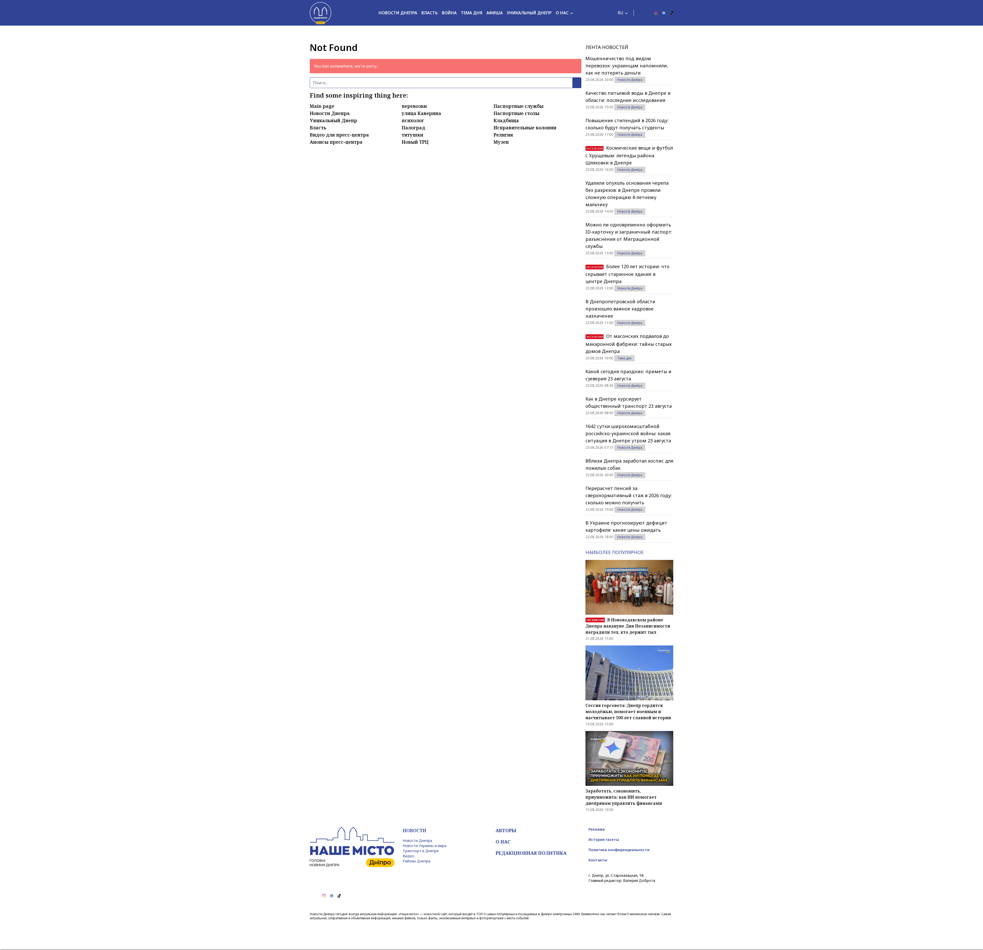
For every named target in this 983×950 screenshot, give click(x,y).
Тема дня (471, 13)
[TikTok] (671, 13)
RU (620, 13)
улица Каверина (421, 113)
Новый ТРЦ (415, 142)
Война (449, 13)
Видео (408, 855)
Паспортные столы (516, 113)
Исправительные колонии (525, 127)
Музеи (501, 142)
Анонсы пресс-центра (336, 142)
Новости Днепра (398, 13)
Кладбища (506, 120)
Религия (503, 135)
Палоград (413, 127)
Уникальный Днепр (529, 13)
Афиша (494, 13)
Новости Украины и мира (424, 845)
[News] (664, 13)
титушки (412, 135)
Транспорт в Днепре (421, 850)
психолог (413, 120)
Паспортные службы (518, 106)
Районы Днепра (416, 861)
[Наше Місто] (320, 13)
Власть (429, 13)
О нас (562, 13)
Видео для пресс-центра (339, 135)
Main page (322, 106)
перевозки (414, 106)
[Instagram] (656, 13)
